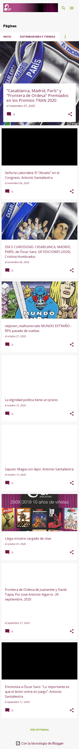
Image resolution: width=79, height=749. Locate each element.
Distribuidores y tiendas (37, 36)
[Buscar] (63, 8)
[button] (70, 114)
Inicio (7, 36)
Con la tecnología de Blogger (42, 743)
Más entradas (39, 729)
